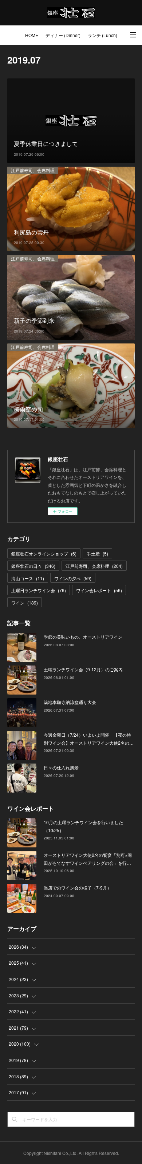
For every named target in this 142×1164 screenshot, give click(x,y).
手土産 (97, 553)
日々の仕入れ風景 (61, 767)
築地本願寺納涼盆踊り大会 (70, 702)
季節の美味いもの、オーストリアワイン (83, 637)
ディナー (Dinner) (63, 35)
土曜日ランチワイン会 (38, 590)
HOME (31, 35)
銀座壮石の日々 (33, 566)
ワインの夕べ (72, 578)
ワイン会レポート (99, 590)
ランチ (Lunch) (102, 35)
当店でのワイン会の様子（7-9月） (77, 887)
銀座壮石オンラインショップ (43, 553)
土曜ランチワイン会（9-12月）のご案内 (83, 669)
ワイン (24, 602)
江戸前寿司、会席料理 (33, 170)
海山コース (27, 578)
